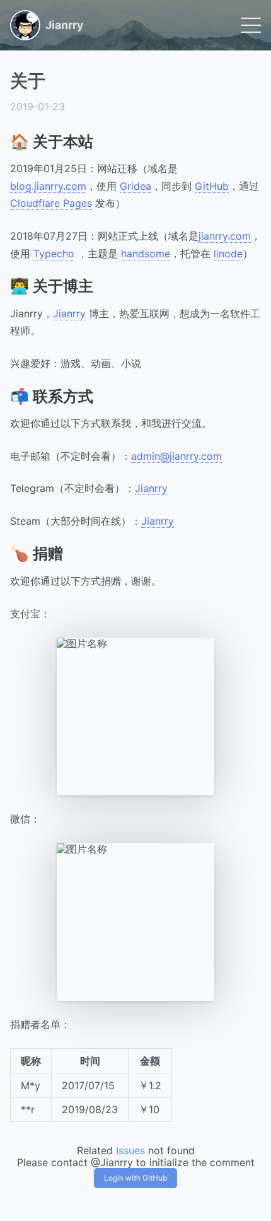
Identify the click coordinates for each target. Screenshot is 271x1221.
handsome (145, 253)
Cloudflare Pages (51, 203)
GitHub (212, 186)
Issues (130, 1150)
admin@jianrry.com (176, 456)
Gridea (135, 186)
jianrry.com (225, 236)
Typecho (53, 253)
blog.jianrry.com (48, 186)
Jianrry (69, 313)
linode (228, 253)
